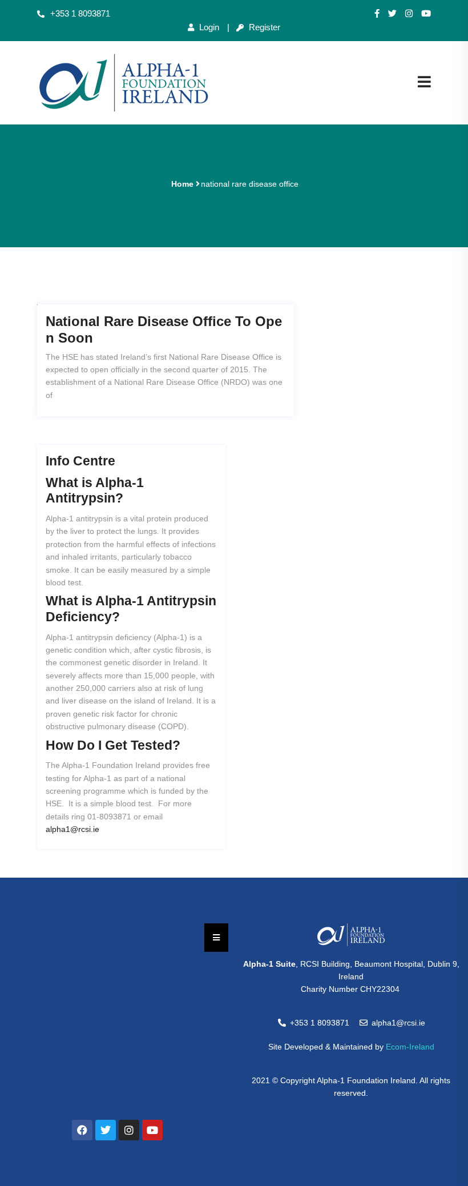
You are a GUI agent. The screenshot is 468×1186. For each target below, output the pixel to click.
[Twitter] (392, 14)
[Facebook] (82, 1130)
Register (263, 27)
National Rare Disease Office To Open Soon (164, 329)
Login (208, 27)
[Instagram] (409, 14)
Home (182, 183)
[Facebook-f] (377, 14)
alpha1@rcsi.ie (72, 829)
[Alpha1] (124, 82)
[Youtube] (426, 14)
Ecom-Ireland (410, 1046)
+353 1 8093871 (80, 13)
